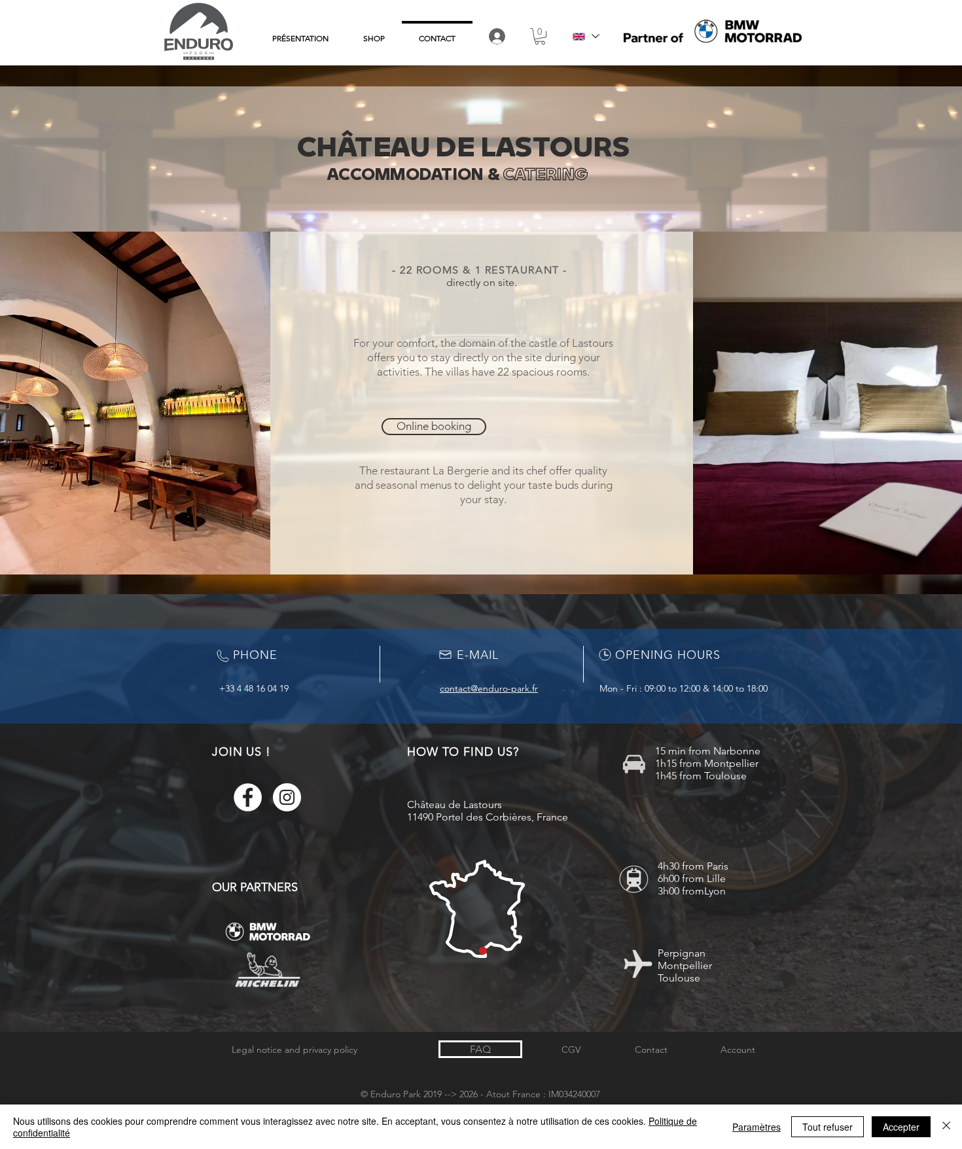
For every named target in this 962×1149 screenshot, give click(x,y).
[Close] (946, 1127)
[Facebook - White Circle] (248, 797)
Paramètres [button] (756, 1126)
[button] (540, 36)
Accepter (901, 1126)
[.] (497, 36)
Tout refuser (827, 1126)
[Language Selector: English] (585, 36)
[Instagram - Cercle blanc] (287, 797)
